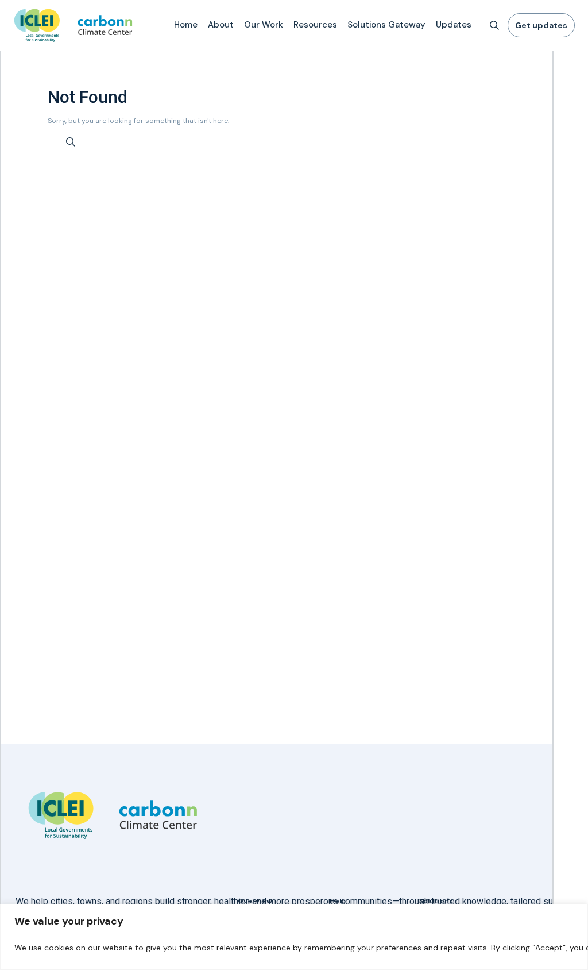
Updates (453, 24)
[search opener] (494, 25)
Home (186, 24)
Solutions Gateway (386, 24)
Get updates (541, 25)
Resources (315, 24)
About (221, 24)
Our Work (263, 24)
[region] (294, 937)
